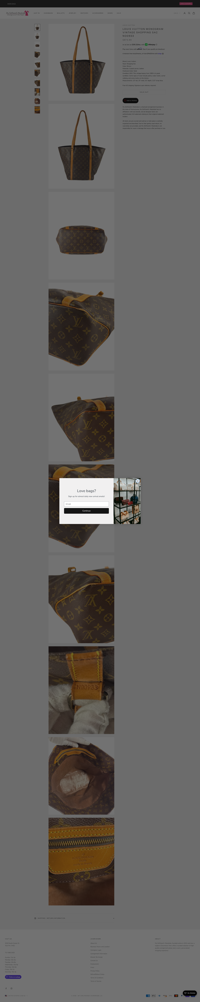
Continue (86, 510)
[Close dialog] (137, 481)
